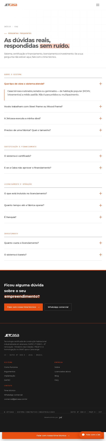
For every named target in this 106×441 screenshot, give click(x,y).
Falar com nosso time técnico (53, 435)
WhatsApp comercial (58, 307)
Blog (57, 376)
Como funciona (11, 367)
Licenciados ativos (63, 371)
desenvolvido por (53, 417)
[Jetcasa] (10, 4)
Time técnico (9, 390)
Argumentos (9, 371)
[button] (53, 84)
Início (7, 26)
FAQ (57, 380)
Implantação (9, 376)
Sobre (57, 367)
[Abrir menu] (99, 5)
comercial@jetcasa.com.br (15, 399)
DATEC (7, 380)
